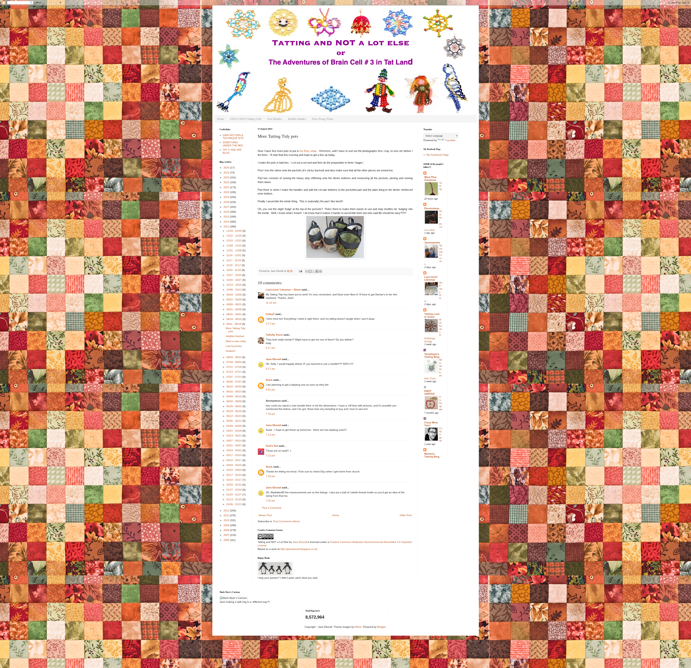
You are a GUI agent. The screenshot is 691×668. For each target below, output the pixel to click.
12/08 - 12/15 (234, 245)
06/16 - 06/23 (234, 391)
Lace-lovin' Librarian (431, 278)
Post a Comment (271, 507)
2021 (226, 187)
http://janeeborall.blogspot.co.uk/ (298, 549)
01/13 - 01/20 (234, 499)
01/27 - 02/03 (234, 489)
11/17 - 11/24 (234, 260)
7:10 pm (270, 413)
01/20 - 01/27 (234, 494)
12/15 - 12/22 (234, 240)
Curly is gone (440, 434)
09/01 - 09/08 (234, 309)
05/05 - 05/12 (234, 420)
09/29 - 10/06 (234, 294)
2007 (226, 535)
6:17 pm (270, 347)
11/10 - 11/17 (234, 265)
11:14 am (271, 302)
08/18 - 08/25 (234, 319)
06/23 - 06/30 (234, 386)
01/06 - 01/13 (234, 504)
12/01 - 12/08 (234, 250)
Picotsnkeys (431, 208)
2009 (226, 525)
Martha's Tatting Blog (431, 455)
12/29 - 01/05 (234, 230)
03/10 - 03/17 (234, 460)
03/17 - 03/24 (234, 455)
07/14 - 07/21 (234, 371)
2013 (226, 226)
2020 (226, 192)
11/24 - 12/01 (234, 255)
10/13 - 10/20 (234, 284)
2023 (226, 177)
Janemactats (432, 242)
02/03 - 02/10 (234, 484)
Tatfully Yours (274, 334)
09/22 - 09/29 (234, 299)
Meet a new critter (236, 341)
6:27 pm (270, 368)
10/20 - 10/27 (234, 279)
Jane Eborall (273, 359)
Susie (269, 379)
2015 (226, 216)
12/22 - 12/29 (234, 235)
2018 (226, 202)
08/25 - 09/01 (234, 314)
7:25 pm (270, 500)
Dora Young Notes (322, 119)
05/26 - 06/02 (234, 406)
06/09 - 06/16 (234, 396)
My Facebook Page (437, 154)
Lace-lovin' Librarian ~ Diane (283, 289)
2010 (226, 520)
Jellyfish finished (235, 336)
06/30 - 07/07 (234, 381)
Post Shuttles (274, 119)
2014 (226, 221)
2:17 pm (270, 323)
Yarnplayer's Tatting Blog (431, 355)
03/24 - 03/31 (234, 450)
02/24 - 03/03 (234, 469)
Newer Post (265, 515)
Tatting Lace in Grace (432, 315)
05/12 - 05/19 (234, 416)
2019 (226, 197)
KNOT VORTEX (429, 392)
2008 (226, 530)
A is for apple (440, 403)
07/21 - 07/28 (234, 366)
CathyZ (270, 314)
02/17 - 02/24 (234, 474)
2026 (226, 167)
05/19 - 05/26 (234, 411)
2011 (226, 515)
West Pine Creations (430, 178)
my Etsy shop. (309, 150)
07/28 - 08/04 (234, 362)
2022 (226, 182)
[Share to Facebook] (317, 271)
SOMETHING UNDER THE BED (233, 144)
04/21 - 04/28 (234, 430)
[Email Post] (300, 271)
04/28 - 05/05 (234, 425)
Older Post (406, 515)
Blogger (381, 626)
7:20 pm (270, 476)
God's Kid (272, 445)
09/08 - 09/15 (234, 304)
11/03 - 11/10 (234, 270)
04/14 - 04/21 (234, 435)
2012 (226, 510)
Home (220, 119)
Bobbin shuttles (297, 119)
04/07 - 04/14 (234, 440)
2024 (226, 172)
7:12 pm (270, 434)
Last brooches (234, 346)
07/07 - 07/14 (234, 376)
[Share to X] (313, 271)
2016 (226, 211)
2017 (226, 206)
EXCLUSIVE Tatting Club (245, 119)
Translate (450, 140)
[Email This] (307, 271)
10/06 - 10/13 (234, 289)
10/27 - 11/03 (234, 275)
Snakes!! (231, 350)
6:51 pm (270, 389)
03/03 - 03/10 (234, 465)
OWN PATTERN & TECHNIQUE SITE (233, 137)
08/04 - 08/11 (234, 357)
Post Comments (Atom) (286, 521)
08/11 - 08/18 (234, 323)
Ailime (358, 626)
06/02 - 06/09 (234, 401)
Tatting (440, 186)
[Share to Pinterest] (320, 271)
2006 (226, 540)
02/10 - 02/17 (234, 479)
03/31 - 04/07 (234, 445)
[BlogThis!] (310, 271)
